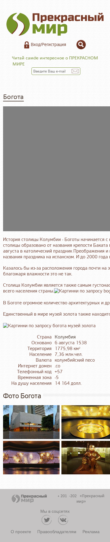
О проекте (21, 531)
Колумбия (65, 337)
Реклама (91, 531)
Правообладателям (56, 531)
